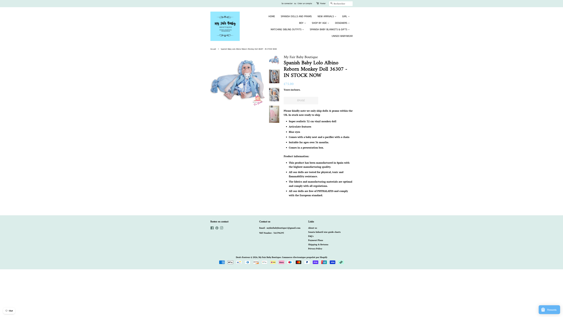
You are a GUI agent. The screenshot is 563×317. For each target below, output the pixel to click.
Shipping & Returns (318, 244)
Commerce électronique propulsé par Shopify (304, 257)
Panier (323, 3)
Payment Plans (315, 240)
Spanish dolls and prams (296, 16)
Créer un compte (305, 3)
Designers (341, 23)
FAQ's (310, 236)
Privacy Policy (315, 248)
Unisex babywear (342, 36)
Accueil (213, 49)
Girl (345, 16)
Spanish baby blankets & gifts (329, 29)
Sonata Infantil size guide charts (324, 232)
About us (312, 227)
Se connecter (287, 3)
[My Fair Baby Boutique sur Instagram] (221, 228)
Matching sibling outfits (286, 29)
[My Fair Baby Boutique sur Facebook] (212, 228)
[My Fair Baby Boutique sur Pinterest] (216, 228)
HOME (271, 16)
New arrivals (326, 16)
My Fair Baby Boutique (269, 257)
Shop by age (319, 23)
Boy (301, 23)
